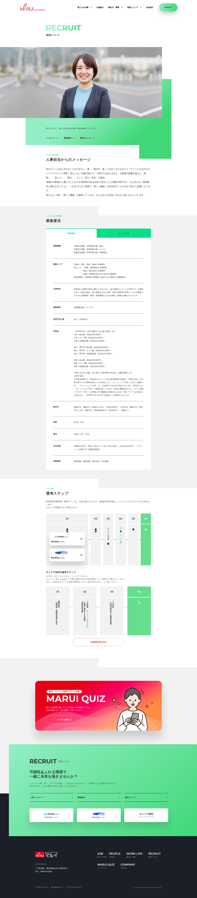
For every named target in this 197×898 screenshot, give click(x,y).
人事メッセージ (36, 797)
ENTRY (168, 7)
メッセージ (50, 138)
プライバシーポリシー (74, 887)
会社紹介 (149, 7)
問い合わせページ (58, 887)
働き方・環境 (113, 7)
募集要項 (67, 138)
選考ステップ (85, 138)
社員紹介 (100, 7)
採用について (132, 7)
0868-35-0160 (46, 871)
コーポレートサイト (42, 887)
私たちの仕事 (83, 7)
